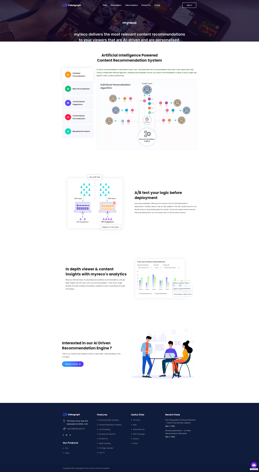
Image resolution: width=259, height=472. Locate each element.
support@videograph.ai (76, 429)
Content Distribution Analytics (110, 425)
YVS (66, 448)
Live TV (102, 453)
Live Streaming (104, 429)
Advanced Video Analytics (109, 420)
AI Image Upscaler (106, 448)
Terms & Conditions (103, 468)
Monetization (116, 5)
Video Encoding (105, 443)
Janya (67, 453)
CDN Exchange (139, 434)
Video (105, 5)
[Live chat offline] (254, 466)
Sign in (189, 5)
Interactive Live (139, 429)
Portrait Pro (146, 5)
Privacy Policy (90, 468)
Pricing (157, 5)
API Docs (136, 420)
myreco (136, 439)
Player (135, 443)
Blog (134, 425)
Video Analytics (131, 5)
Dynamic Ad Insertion (107, 434)
